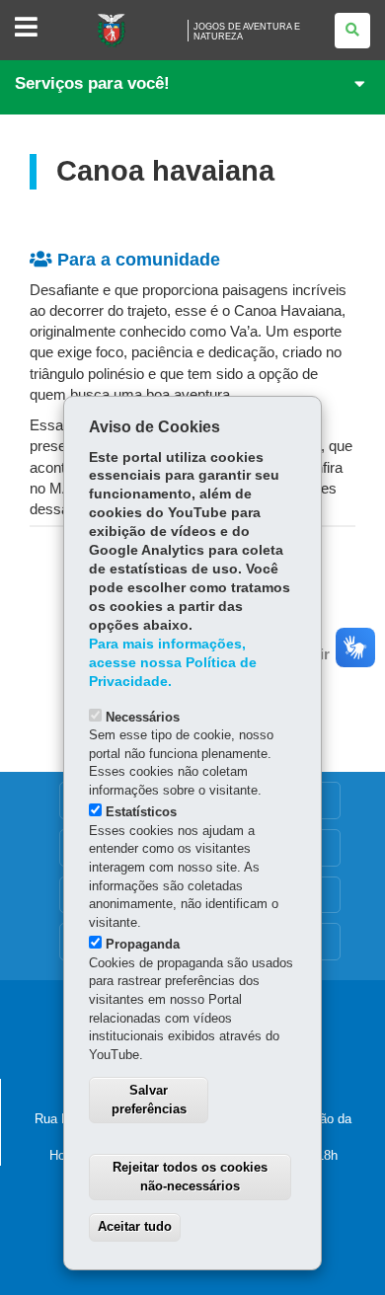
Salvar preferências (149, 1099)
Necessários (143, 717)
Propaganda (143, 944)
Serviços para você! (92, 83)
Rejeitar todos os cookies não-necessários (190, 1176)
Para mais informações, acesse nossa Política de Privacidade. (173, 663)
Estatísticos (141, 811)
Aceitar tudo (135, 1226)
